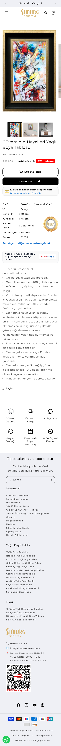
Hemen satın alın (30, 181)
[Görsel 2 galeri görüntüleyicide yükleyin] (30, 130)
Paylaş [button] (10, 388)
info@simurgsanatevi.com (25, 648)
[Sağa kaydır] (57, 130)
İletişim (10, 524)
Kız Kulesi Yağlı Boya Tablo (21, 559)
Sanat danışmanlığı (17, 499)
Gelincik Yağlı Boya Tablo (20, 573)
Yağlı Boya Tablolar (17, 552)
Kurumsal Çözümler (17, 495)
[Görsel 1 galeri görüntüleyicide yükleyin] (15, 130)
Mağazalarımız (14, 520)
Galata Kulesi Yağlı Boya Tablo (23, 563)
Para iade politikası (42, 735)
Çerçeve (10, 517)
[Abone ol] (51, 480)
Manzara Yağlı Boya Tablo (20, 577)
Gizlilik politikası (44, 730)
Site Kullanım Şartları (18, 506)
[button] (6, 13)
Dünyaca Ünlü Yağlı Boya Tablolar (25, 616)
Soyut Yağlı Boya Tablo (19, 584)
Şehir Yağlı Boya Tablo (19, 592)
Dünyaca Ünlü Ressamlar (20, 612)
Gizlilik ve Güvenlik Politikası (22, 509)
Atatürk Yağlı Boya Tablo (20, 581)
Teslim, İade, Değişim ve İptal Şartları (27, 513)
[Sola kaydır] (3, 130)
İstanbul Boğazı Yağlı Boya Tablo (25, 570)
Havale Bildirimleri (17, 535)
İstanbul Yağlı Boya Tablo (20, 555)
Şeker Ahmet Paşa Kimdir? (21, 619)
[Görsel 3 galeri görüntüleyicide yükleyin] (46, 130)
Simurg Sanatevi (24, 730)
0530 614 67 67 (18, 643)
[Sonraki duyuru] (55, 3)
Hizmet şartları (22, 740)
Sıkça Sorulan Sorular (18, 528)
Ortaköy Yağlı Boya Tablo (20, 566)
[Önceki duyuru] (6, 3)
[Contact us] (6, 739)
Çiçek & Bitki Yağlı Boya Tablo (23, 588)
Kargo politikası (41, 740)
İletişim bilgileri (21, 735)
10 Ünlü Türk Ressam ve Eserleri (24, 609)
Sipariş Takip (13, 531)
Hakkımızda (13, 502)
